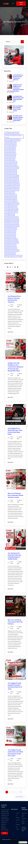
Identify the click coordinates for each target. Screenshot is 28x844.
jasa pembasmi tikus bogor (10, 234)
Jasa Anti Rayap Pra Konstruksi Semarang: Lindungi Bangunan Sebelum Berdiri (18, 118)
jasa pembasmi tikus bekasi (10, 231)
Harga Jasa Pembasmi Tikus (10, 142)
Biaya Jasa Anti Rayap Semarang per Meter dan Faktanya (15, 622)
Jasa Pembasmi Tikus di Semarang (11, 242)
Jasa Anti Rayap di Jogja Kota (10, 162)
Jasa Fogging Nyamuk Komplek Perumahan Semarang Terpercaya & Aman (15, 686)
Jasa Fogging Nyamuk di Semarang (11, 203)
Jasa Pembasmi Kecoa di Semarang (11, 220)
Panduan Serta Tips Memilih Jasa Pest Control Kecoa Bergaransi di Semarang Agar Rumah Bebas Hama (15, 88)
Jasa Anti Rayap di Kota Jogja (10, 164)
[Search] (22, 41)
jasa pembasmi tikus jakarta (10, 245)
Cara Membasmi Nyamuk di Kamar (11, 132)
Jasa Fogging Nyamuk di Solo (10, 206)
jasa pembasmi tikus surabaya (10, 247)
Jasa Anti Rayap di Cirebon (10, 153)
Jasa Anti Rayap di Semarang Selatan (12, 184)
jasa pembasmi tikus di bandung (11, 239)
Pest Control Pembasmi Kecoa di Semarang (13, 256)
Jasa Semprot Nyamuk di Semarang (11, 250)
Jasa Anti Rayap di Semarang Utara (11, 189)
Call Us (4, 833)
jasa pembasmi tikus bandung (10, 228)
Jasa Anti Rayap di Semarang (10, 173)
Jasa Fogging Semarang (9, 214)
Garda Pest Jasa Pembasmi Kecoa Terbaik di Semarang (13, 136)
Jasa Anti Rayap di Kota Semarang (11, 167)
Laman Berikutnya (20, 796)
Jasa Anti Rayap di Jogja (9, 159)
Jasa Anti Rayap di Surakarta (10, 198)
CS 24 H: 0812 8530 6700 (24, 829)
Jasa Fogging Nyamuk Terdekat (11, 211)
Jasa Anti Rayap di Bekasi (10, 148)
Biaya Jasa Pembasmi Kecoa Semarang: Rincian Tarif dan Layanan (18, 108)
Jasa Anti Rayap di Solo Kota (10, 195)
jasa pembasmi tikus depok (10, 236)
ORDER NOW (21, 3)
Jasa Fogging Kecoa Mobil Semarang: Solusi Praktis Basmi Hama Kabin (18, 98)
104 (21, 792)
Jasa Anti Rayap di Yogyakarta (10, 200)
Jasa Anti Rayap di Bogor (10, 151)
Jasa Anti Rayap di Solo (9, 192)
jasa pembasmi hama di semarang (11, 217)
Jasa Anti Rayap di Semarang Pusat (11, 181)
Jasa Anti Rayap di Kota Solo (10, 170)
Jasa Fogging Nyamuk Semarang (11, 209)
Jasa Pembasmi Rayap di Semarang (11, 225)
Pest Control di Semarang (10, 253)
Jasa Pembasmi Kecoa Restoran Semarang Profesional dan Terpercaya (18, 77)
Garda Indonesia (14, 839)
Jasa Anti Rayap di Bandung (10, 145)
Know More (10, 331)
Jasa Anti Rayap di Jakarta (10, 156)
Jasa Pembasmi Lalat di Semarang (11, 222)
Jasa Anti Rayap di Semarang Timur (12, 187)
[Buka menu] (13, 3)
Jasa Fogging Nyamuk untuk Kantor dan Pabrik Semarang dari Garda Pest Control (15, 752)
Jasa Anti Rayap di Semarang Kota (11, 178)
